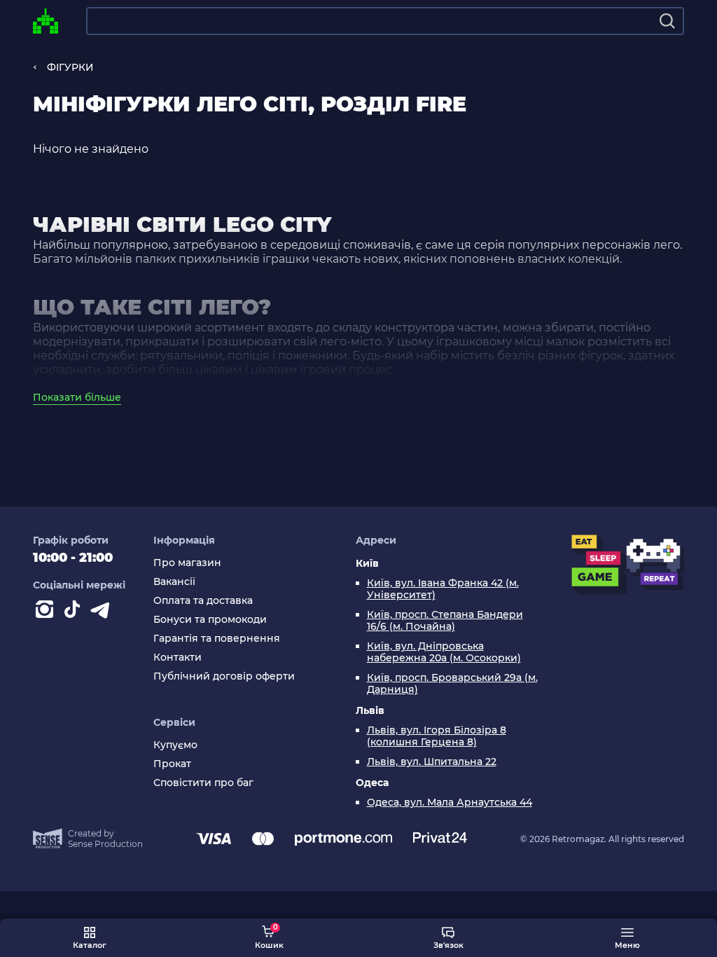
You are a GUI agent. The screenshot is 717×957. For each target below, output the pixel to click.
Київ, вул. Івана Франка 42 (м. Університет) (443, 589)
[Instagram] (47, 612)
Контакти (177, 657)
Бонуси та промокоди (210, 620)
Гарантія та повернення (216, 639)
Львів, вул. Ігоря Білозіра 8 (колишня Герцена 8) (436, 736)
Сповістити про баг (203, 783)
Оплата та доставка (203, 601)
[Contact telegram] (103, 612)
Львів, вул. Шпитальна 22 (431, 762)
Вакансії (174, 582)
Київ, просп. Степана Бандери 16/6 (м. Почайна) (445, 621)
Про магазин (187, 563)
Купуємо (175, 745)
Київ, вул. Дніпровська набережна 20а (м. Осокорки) (444, 652)
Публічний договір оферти (224, 676)
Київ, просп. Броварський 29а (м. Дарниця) (452, 684)
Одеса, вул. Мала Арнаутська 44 (449, 802)
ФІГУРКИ (70, 67)
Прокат (172, 764)
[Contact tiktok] (75, 612)
